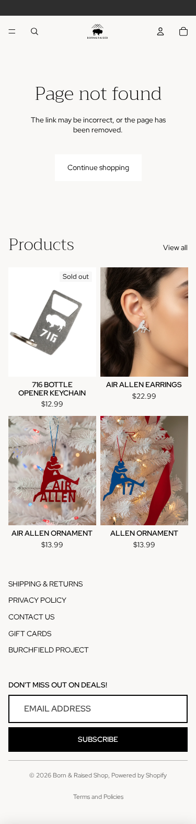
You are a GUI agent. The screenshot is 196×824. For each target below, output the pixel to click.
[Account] (160, 31)
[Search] (34, 31)
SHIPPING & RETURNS (45, 584)
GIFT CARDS (29, 633)
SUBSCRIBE (98, 739)
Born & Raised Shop (80, 775)
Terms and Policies (98, 797)
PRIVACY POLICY (37, 600)
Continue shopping (98, 167)
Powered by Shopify (139, 775)
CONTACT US (31, 617)
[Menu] (12, 31)
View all (175, 247)
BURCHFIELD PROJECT (48, 649)
